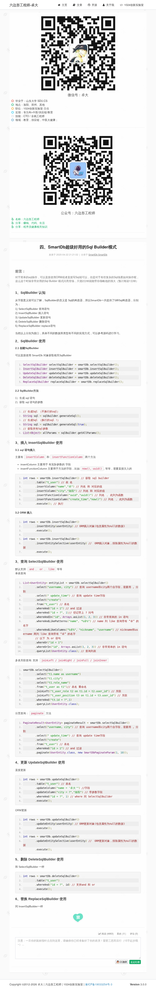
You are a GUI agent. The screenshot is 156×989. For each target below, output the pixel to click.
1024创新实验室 (134, 5)
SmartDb (93, 254)
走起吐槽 (135, 961)
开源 (94, 5)
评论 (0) (133, 933)
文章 (79, 5)
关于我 (110, 5)
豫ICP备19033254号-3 (98, 984)
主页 (64, 5)
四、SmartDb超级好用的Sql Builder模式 (78, 247)
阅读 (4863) (107, 933)
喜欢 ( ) (121, 933)
